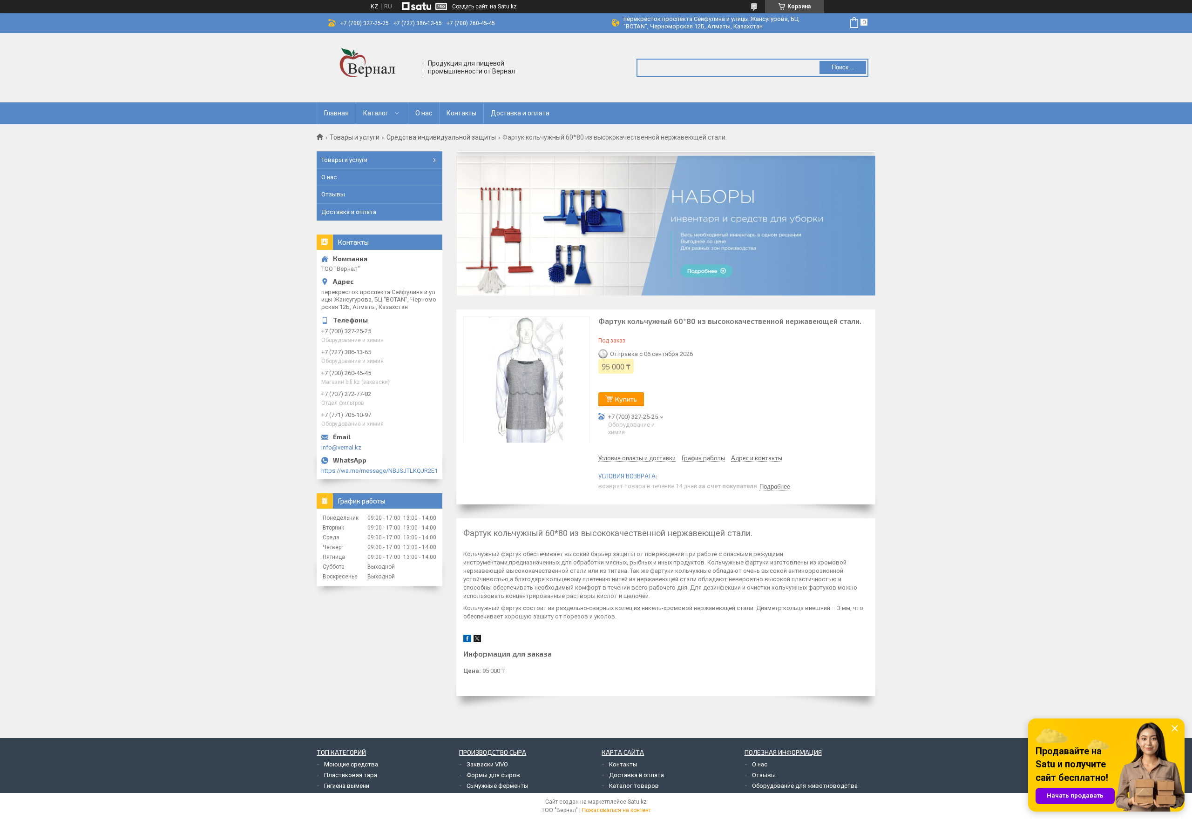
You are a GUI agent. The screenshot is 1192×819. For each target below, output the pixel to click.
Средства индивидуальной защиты (441, 137)
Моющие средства (351, 764)
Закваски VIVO (487, 764)
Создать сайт (470, 6)
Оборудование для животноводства (805, 785)
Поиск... (843, 67)
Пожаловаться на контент (616, 810)
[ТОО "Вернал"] (370, 67)
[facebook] (467, 640)
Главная (336, 113)
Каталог (375, 113)
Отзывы (333, 194)
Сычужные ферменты (497, 785)
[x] (477, 640)
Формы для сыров (493, 775)
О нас (423, 113)
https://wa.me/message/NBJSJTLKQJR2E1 (379, 470)
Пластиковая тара (350, 775)
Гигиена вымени (346, 785)
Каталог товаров (634, 785)
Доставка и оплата (520, 113)
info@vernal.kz (341, 447)
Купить (626, 399)
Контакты (461, 113)
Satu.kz (637, 802)
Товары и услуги (354, 137)
